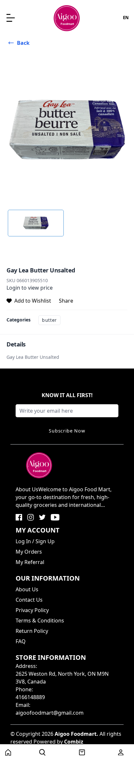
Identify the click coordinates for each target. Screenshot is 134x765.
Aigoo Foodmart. (76, 733)
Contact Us (29, 599)
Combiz (73, 741)
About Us (27, 589)
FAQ (21, 641)
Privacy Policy (32, 610)
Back (23, 42)
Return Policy (32, 630)
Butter (49, 320)
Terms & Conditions (40, 620)
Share (66, 300)
